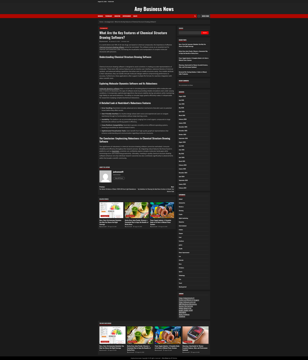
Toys (180, 279)
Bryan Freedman (184, 314)
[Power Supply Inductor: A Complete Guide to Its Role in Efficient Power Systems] (162, 210)
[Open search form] (195, 16)
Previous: (117, 188)
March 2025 (182, 161)
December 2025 (183, 127)
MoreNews (165, 358)
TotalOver (182, 316)
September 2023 (183, 180)
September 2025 (183, 138)
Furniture (181, 241)
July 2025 (181, 146)
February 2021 (182, 188)
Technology (108, 16)
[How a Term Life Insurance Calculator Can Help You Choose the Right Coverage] (111, 210)
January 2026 (182, 123)
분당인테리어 (182, 312)
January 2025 (182, 169)
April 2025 (181, 157)
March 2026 (182, 115)
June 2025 (181, 150)
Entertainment (127, 16)
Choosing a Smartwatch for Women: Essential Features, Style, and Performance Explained (193, 66)
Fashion (181, 230)
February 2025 (182, 165)
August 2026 (182, 96)
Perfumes (181, 268)
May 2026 (181, 108)
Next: (156, 189)
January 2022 (182, 184)
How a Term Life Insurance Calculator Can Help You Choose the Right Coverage (110, 222)
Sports (180, 272)
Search (181, 28)
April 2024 (181, 176)
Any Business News (154, 8)
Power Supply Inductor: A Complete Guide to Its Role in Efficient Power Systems (160, 222)
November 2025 (183, 131)
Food (180, 237)
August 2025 (182, 142)
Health (135, 16)
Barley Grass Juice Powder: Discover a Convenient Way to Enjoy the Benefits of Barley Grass (136, 222)
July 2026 (181, 100)
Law (180, 256)
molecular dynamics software (109, 88)
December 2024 (183, 173)
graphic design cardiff (186, 310)
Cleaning (181, 210)
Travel (180, 283)
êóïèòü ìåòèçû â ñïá (185, 308)
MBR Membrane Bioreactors (188, 304)
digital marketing (183, 218)
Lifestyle (181, 260)
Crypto (180, 214)
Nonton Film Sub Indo (186, 306)
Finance (181, 233)
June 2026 (181, 104)
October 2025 (182, 134)
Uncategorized (103, 28)
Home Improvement (184, 252)
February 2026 (183, 119)
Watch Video (205, 16)
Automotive (182, 203)
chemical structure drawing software (111, 47)
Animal (180, 199)
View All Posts (119, 178)
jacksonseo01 (104, 41)
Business (100, 16)
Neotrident (115, 151)
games (180, 245)
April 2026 (181, 111)
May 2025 (181, 154)
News (180, 264)
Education (117, 16)
